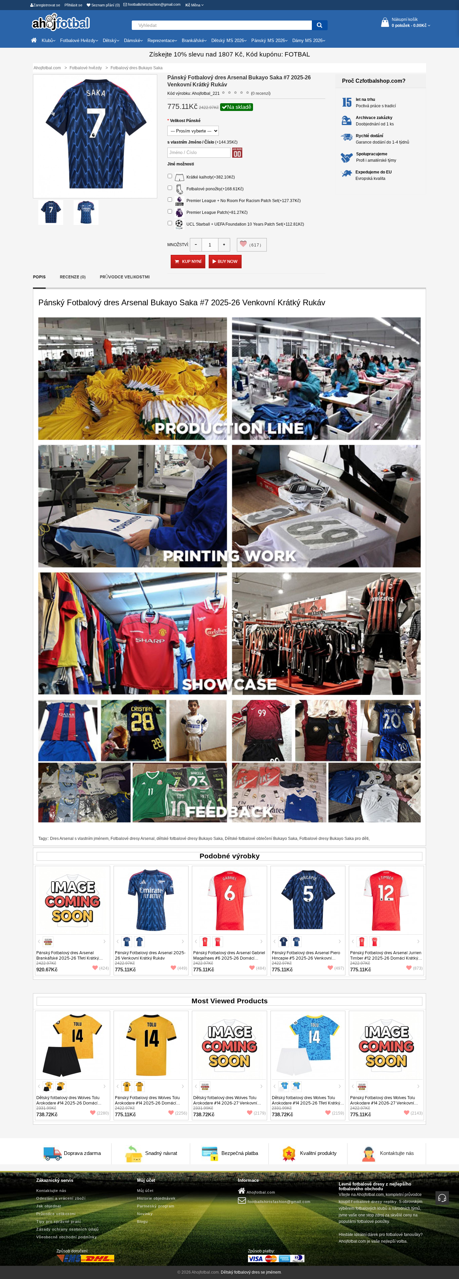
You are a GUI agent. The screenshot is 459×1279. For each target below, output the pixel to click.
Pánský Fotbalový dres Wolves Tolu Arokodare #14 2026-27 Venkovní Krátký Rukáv (382, 1103)
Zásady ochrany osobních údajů (67, 1229)
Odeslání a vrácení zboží (61, 1198)
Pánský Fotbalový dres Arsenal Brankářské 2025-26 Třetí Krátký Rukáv (67, 958)
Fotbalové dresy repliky (374, 1202)
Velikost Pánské (185, 120)
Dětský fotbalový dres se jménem (251, 1272)
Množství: (178, 244)
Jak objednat (48, 1206)
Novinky (145, 1214)
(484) (261, 968)
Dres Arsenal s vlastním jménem (79, 838)
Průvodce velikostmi (125, 277)
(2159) (338, 1113)
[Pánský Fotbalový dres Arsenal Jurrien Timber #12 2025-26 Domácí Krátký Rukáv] (386, 900)
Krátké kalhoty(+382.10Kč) (209, 177)
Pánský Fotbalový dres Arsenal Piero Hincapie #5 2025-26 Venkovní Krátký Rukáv (306, 958)
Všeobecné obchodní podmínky (66, 1237)
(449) (182, 968)
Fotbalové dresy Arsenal (133, 838)
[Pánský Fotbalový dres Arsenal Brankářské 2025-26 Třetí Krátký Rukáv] (72, 900)
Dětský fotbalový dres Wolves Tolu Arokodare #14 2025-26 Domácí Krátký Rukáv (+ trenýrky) (67, 1103)
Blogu (142, 1221)
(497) (339, 968)
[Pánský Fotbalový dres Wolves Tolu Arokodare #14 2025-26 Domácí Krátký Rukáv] (150, 1045)
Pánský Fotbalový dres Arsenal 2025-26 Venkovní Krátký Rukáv (150, 955)
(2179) (260, 1113)
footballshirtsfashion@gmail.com (153, 4)
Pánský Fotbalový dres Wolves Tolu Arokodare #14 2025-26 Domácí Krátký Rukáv (147, 1103)
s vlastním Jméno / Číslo (190, 142)
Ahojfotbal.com (260, 1192)
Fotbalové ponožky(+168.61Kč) (214, 189)
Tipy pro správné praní (58, 1221)
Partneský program (155, 1206)
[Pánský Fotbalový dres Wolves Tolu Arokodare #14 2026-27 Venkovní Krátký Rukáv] (386, 1045)
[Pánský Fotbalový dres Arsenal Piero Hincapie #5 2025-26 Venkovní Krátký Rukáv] (308, 900)
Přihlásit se (73, 5)
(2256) (181, 1113)
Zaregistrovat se (46, 5)
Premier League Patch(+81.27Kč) (216, 212)
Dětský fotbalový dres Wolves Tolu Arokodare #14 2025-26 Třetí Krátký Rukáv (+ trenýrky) (306, 1103)
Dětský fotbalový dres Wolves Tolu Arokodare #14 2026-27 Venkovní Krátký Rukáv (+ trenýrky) (225, 1103)
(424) (104, 968)
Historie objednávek (156, 1198)
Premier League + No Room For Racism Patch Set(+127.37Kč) (242, 200)
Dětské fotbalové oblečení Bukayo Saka (261, 838)
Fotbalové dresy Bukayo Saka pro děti (334, 838)
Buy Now (228, 261)
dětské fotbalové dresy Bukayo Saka (190, 838)
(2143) (417, 1113)
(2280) (103, 1113)
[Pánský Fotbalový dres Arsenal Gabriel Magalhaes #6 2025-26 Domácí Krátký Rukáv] (229, 900)
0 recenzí (260, 93)
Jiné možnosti (180, 164)
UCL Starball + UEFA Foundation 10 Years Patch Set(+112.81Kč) (244, 224)
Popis (39, 277)
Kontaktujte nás (397, 1153)
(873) (418, 968)
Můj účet (145, 1191)
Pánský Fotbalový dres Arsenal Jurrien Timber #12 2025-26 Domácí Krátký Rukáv (385, 958)
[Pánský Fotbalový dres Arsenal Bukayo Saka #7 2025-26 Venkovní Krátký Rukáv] (50, 212)
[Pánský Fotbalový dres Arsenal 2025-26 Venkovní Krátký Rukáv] (150, 900)
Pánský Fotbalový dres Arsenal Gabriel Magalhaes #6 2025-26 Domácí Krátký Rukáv (229, 958)
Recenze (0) (73, 277)
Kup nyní (191, 261)
